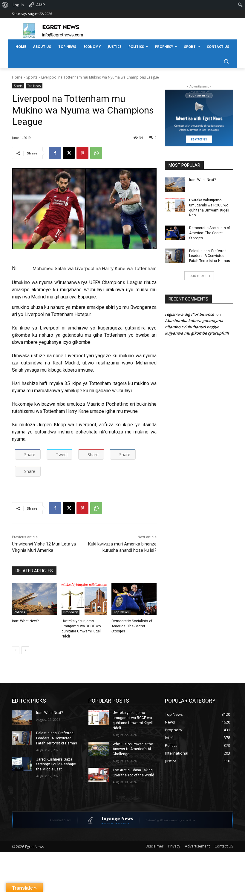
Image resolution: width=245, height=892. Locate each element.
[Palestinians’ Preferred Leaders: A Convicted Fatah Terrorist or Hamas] (175, 256)
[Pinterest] (82, 153)
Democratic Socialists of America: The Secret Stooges (131, 626)
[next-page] (25, 650)
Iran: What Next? (25, 621)
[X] (69, 153)
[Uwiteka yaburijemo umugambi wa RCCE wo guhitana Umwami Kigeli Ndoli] (84, 599)
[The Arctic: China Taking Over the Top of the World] (98, 775)
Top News (34, 86)
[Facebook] (55, 153)
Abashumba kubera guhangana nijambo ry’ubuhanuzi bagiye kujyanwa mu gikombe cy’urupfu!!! (197, 327)
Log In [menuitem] (18, 4)
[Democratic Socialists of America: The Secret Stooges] (134, 599)
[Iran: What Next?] (34, 599)
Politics (19, 612)
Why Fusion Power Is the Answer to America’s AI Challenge (133, 749)
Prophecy (70, 612)
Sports (31, 77)
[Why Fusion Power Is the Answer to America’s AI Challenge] (98, 749)
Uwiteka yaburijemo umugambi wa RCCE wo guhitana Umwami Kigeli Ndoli (209, 207)
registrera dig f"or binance (189, 314)
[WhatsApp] (96, 153)
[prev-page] (15, 650)
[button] (226, 61)
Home (17, 77)
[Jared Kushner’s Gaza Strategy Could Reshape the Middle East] (22, 764)
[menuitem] (5, 5)
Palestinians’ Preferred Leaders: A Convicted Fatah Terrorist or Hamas (209, 256)
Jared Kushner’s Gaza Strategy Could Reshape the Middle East (56, 764)
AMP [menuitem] (40, 4)
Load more (197, 275)
